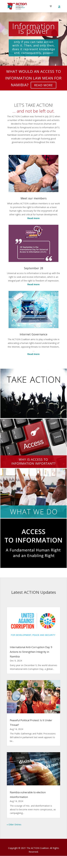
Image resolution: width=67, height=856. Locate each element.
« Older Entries (14, 824)
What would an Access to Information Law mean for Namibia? (33, 78)
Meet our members (34, 198)
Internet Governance (33, 334)
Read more (43, 85)
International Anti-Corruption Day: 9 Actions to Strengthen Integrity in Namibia (31, 651)
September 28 (33, 268)
